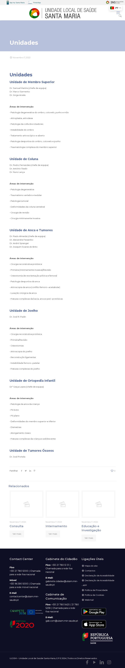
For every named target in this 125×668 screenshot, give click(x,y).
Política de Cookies (94, 595)
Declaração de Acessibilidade (99, 575)
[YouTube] (94, 662)
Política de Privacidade (96, 590)
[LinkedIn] (102, 662)
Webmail (89, 600)
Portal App (37, 2)
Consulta (16, 526)
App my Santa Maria (17, 2)
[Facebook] (87, 662)
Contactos (90, 570)
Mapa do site (91, 566)
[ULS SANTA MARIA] (62, 12)
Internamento (56, 526)
